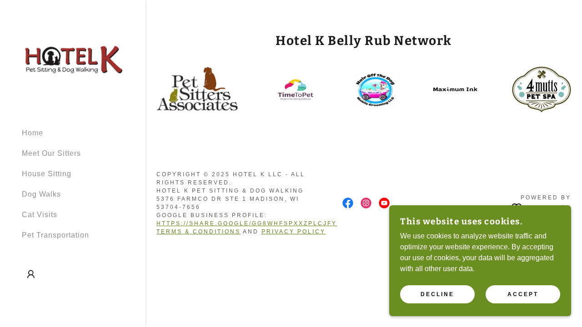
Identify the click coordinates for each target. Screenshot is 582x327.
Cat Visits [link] (39, 214)
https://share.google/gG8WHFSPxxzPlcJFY (246, 223)
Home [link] (32, 133)
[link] (73, 60)
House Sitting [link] (46, 174)
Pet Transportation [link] (55, 235)
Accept (522, 294)
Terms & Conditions (198, 231)
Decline (437, 294)
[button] (31, 274)
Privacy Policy (293, 231)
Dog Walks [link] (41, 194)
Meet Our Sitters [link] (51, 153)
